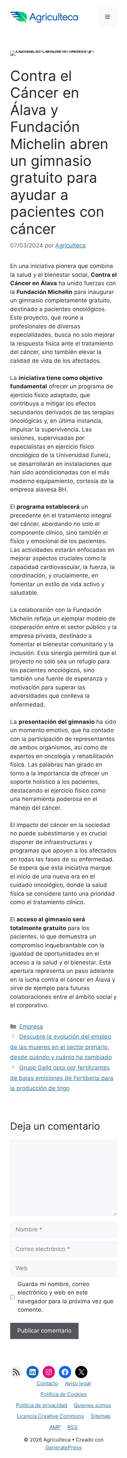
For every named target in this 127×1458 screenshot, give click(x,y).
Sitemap (100, 1416)
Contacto (47, 1383)
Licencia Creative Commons (50, 1416)
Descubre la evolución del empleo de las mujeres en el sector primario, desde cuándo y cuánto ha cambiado (61, 1047)
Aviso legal (78, 1383)
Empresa (31, 1026)
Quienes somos (92, 1405)
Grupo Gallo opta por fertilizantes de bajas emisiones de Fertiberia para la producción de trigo (61, 1078)
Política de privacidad (41, 1405)
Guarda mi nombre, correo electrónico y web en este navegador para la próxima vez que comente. (65, 1297)
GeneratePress (63, 1447)
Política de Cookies (64, 1394)
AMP (55, 1427)
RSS (72, 1427)
